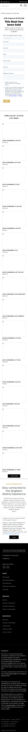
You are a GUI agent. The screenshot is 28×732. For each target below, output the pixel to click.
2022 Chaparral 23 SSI (11, 184)
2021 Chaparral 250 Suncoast (14, 294)
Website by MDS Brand (8, 730)
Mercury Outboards (8, 603)
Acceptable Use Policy (8, 726)
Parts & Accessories (8, 609)
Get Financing (6, 583)
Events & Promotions (8, 622)
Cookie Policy (5, 721)
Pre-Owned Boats (8, 580)
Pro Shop (5, 589)
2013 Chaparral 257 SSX (11, 162)
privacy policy (11, 705)
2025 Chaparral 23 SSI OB (12, 447)
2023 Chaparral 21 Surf (11, 469)
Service (4, 600)
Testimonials (6, 626)
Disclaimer (14, 721)
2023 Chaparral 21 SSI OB (11, 206)
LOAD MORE (14, 476)
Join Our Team (6, 632)
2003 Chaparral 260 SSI (11, 382)
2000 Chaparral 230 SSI (11, 228)
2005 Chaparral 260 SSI (11, 140)
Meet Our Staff (7, 629)
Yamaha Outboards (8, 606)
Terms (18, 534)
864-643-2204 (23, 1)
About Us (5, 619)
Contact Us (5, 558)
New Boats (5, 577)
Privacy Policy (9, 534)
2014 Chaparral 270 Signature (10, 250)
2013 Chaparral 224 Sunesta (13, 316)
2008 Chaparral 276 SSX (11, 338)
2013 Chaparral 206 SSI (11, 426)
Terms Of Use (15, 719)
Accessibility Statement (8, 724)
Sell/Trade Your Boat (8, 586)
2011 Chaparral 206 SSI (11, 404)
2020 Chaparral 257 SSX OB (12, 272)
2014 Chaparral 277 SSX (11, 360)
